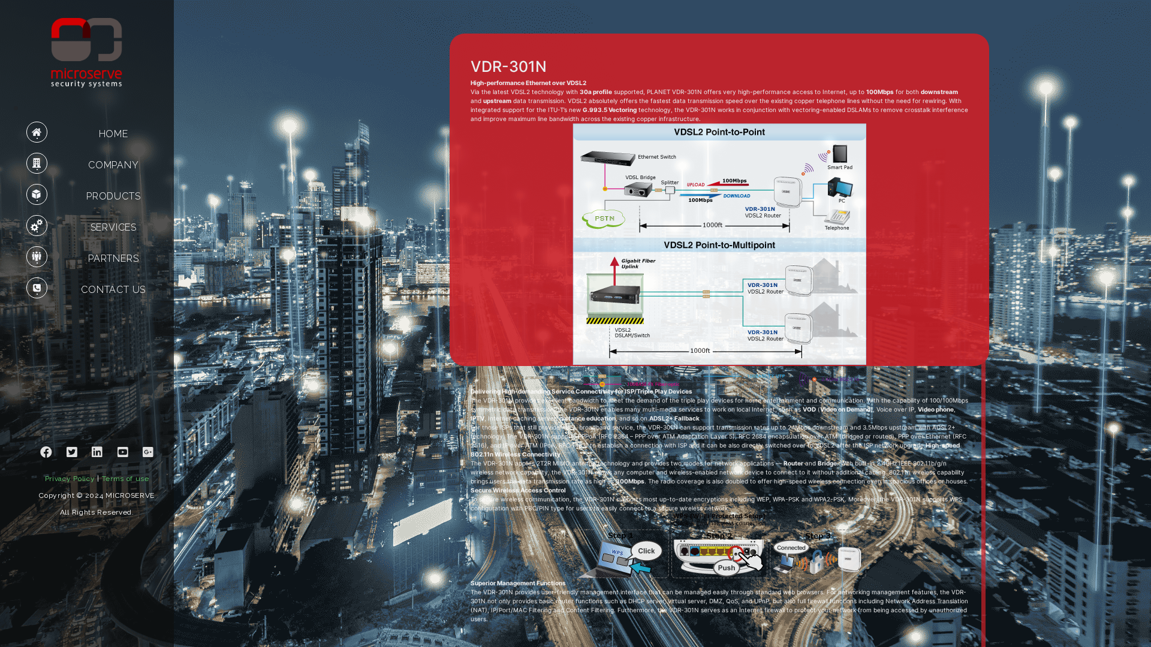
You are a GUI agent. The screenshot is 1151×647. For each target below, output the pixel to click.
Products (113, 196)
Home (113, 134)
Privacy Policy (70, 478)
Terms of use (125, 478)
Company (113, 165)
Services (114, 227)
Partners (113, 258)
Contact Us (113, 289)
